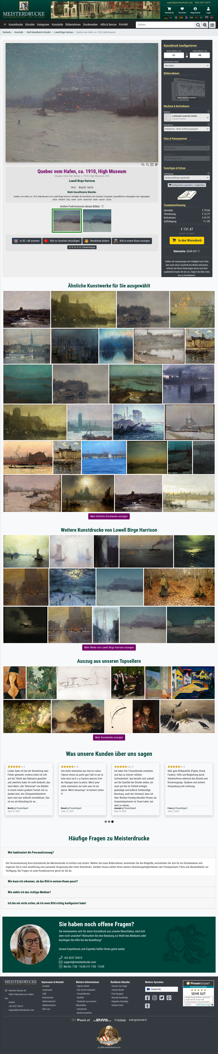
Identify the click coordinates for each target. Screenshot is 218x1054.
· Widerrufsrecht (48, 1001)
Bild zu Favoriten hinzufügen (64, 240)
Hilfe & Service (108, 24)
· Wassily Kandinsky (119, 997)
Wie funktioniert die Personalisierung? (31, 852)
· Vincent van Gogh (119, 986)
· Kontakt (45, 986)
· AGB (43, 993)
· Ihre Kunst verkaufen (85, 990)
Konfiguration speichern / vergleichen (188, 185)
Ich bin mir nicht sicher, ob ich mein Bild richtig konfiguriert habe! (47, 903)
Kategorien (43, 24)
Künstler (30, 24)
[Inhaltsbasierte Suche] (205, 25)
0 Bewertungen (88, 247)
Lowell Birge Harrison (63, 32)
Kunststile (57, 24)
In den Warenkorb (189, 240)
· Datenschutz (47, 997)
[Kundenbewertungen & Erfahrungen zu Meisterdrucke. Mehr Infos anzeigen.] (198, 992)
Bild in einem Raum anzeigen (134, 240)
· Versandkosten (83, 993)
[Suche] (198, 25)
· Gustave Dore (117, 1005)
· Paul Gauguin (117, 993)
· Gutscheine (81, 1009)
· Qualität (80, 997)
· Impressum (47, 990)
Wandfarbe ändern (98, 240)
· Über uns (45, 1009)
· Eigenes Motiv (82, 986)
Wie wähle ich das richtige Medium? (29, 892)
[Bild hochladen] (212, 25)
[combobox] (187, 65)
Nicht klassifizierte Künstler (39, 32)
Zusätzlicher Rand (171, 61)
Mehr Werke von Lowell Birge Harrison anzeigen (109, 647)
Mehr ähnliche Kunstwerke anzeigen (109, 516)
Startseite (7, 32)
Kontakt (123, 24)
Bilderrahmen (73, 24)
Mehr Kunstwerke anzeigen (109, 737)
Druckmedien (90, 24)
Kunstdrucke (16, 24)
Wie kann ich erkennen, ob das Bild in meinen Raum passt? (43, 881)
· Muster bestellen (84, 1013)
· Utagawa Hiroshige (119, 1001)
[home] (5, 25)
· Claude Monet (117, 990)
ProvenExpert (20, 808)
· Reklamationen (48, 1005)
